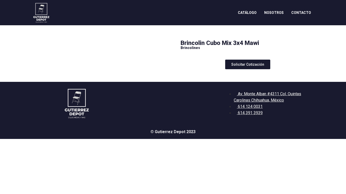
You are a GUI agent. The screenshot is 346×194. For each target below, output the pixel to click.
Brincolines (190, 48)
